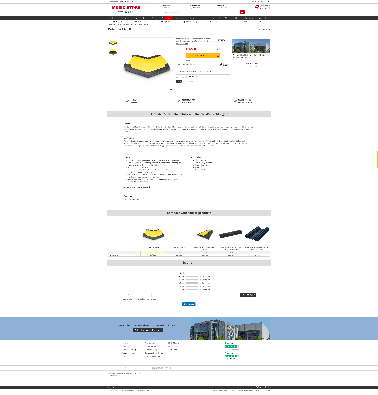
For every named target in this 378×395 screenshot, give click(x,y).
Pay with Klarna (150, 346)
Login (258, 2)
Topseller (167, 21)
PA (168, 18)
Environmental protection (154, 356)
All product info (182, 43)
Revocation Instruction (247, 391)
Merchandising (191, 21)
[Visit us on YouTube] (269, 387)
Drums (134, 18)
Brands (215, 21)
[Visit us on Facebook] (263, 387)
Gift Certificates (173, 343)
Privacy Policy (234, 391)
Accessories (263, 18)
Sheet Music (249, 18)
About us (125, 343)
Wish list (195, 77)
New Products (143, 21)
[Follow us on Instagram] (266, 387)
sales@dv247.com (117, 2)
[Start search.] (242, 12)
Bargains (119, 21)
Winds (227, 18)
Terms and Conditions (262, 391)
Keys (144, 18)
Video (262, 21)
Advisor (244, 21)
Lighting (211, 18)
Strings (154, 18)
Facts (124, 346)
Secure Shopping (151, 350)
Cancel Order (172, 350)
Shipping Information (130, 353)
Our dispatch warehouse (154, 353)
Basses (123, 18)
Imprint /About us (223, 391)
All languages (248, 294)
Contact (111, 387)
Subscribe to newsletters (147, 330)
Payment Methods (151, 343)
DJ (201, 18)
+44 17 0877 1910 (251, 66)
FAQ (123, 356)
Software (192, 18)
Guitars (112, 18)
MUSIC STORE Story (129, 350)
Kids (236, 18)
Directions (171, 346)
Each (218, 49)
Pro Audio (179, 18)
